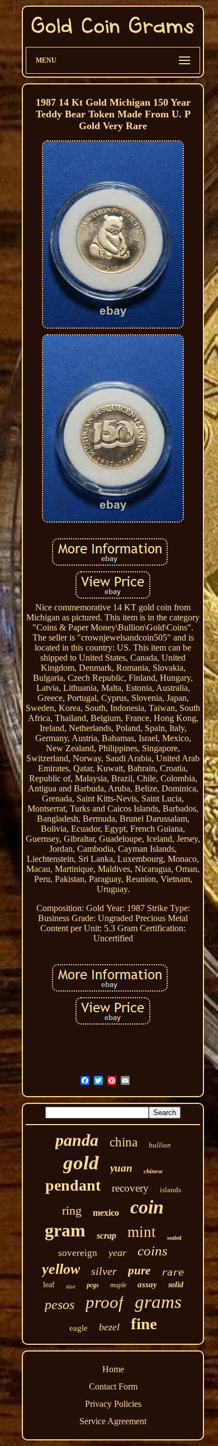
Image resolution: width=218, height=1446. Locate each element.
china (124, 1142)
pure (139, 1270)
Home (113, 1369)
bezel (109, 1327)
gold (81, 1163)
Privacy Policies (113, 1404)
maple (118, 1285)
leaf (49, 1285)
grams (158, 1302)
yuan (121, 1168)
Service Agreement (112, 1421)
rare (173, 1272)
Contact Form (113, 1386)
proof (105, 1302)
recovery (130, 1188)
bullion (160, 1145)
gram (65, 1230)
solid (175, 1285)
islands (170, 1190)
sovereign (77, 1253)
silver (104, 1271)
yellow (61, 1269)
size (70, 1286)
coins (153, 1250)
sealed (174, 1238)
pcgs (93, 1285)
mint (141, 1232)
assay (147, 1284)
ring (72, 1210)
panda (76, 1140)
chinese (153, 1171)
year (117, 1252)
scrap (106, 1235)
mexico (106, 1212)
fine (144, 1324)
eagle (78, 1328)
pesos (59, 1304)
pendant (73, 1185)
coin (147, 1207)
